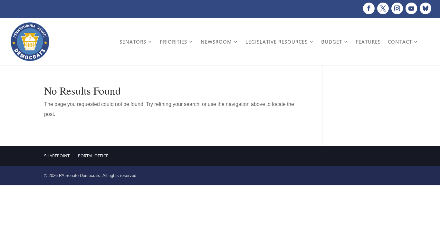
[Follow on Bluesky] (425, 8)
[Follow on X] (383, 8)
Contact (400, 41)
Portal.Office (93, 156)
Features (368, 41)
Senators (133, 41)
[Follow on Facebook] (369, 8)
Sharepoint (57, 156)
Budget (331, 41)
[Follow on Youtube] (411, 8)
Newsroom (216, 41)
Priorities (173, 41)
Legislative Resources (276, 41)
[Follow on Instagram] (397, 8)
